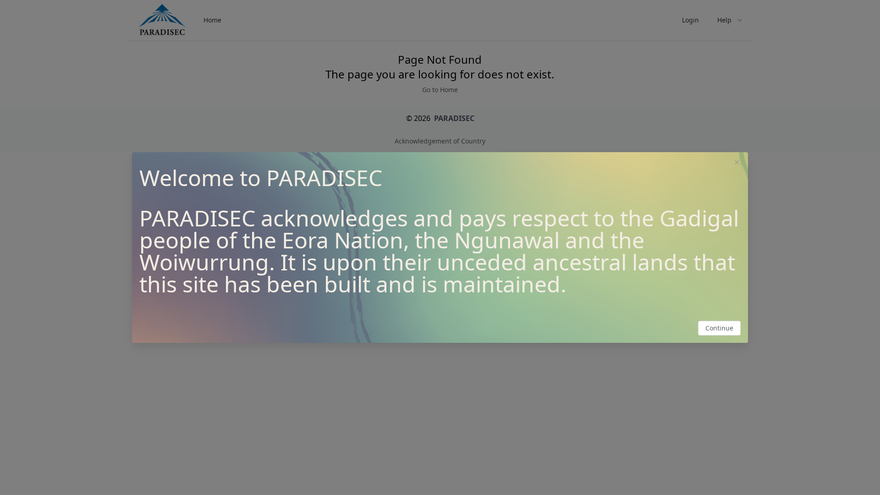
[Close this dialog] (737, 163)
